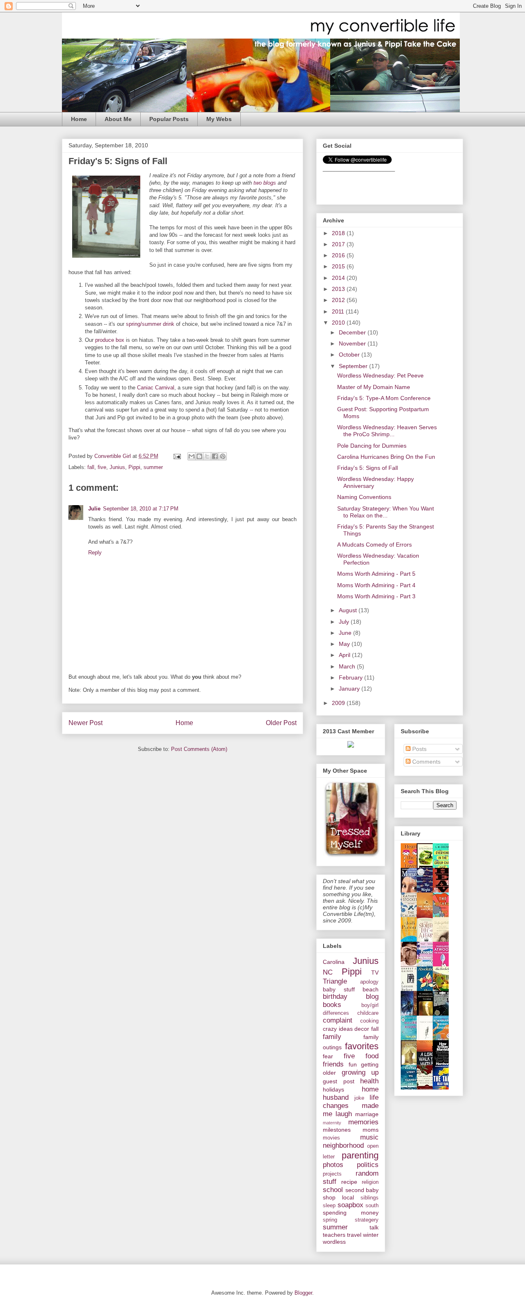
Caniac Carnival (155, 387)
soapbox (350, 1205)
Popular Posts (169, 119)
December (353, 332)
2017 (339, 244)
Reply (95, 552)
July (345, 621)
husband (336, 1097)
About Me (118, 119)
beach (371, 989)
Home (79, 119)
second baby (362, 1190)
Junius (117, 467)
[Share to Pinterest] (223, 456)
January (350, 688)
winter (371, 1234)
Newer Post (85, 722)
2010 (339, 322)
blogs (269, 183)
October (350, 354)
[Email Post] (177, 456)
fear (328, 1056)
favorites (362, 1046)
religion (370, 1182)
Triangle (335, 981)
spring (330, 1220)
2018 (339, 233)
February (351, 677)
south (372, 1205)
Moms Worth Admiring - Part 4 (376, 585)
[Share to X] (207, 456)
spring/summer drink (150, 324)
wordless (334, 1241)
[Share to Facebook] (215, 456)
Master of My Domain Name (373, 387)
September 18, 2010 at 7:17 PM (140, 509)
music (369, 1137)
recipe (349, 1182)
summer (153, 467)
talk (374, 1227)
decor (361, 1028)
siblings (370, 1198)
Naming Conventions (364, 497)
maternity (332, 1122)
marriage (367, 1114)
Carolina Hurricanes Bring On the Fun (386, 456)
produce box (109, 340)
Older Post (281, 722)
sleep (329, 1205)
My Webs (219, 119)
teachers (334, 1234)
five (102, 467)
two (257, 183)
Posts (419, 749)
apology (369, 982)
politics (368, 1165)
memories (363, 1122)
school (333, 1190)
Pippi (134, 467)
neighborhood (343, 1145)
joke (359, 1098)
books (332, 1005)
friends (333, 1064)
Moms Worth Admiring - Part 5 (376, 573)
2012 (339, 300)
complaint (337, 1020)
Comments (426, 761)
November (353, 343)
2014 (339, 278)
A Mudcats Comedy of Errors (374, 544)
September (354, 366)
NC (328, 972)
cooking (369, 1021)
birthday (335, 996)
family (332, 1037)
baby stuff (339, 989)
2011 (339, 311)
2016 (339, 255)
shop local (338, 1197)
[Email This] (191, 456)
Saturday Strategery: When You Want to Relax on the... (385, 512)
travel (354, 1234)
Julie (94, 509)
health (369, 1081)
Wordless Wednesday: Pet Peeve (380, 375)
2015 (339, 266)
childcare (368, 1013)
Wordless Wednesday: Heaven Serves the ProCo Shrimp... (387, 430)
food (372, 1056)
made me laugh (351, 1110)
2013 (339, 289)
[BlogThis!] (199, 456)
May (345, 644)
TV (375, 972)
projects (332, 1174)
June (346, 632)
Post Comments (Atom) (199, 749)
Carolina (334, 962)
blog (372, 996)
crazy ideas (338, 1028)
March (348, 666)
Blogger (303, 1293)
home (370, 1089)
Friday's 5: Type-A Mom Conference (384, 398)
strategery (367, 1220)
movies (331, 1138)
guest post (338, 1081)
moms (371, 1129)
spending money (351, 1212)
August (348, 610)
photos (333, 1165)
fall (90, 467)
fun (353, 1064)
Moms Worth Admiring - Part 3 (376, 596)
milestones (337, 1129)
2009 (339, 703)
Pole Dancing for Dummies (371, 445)
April (345, 655)
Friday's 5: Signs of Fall (367, 468)
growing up (360, 1072)
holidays (333, 1089)
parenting (360, 1155)
